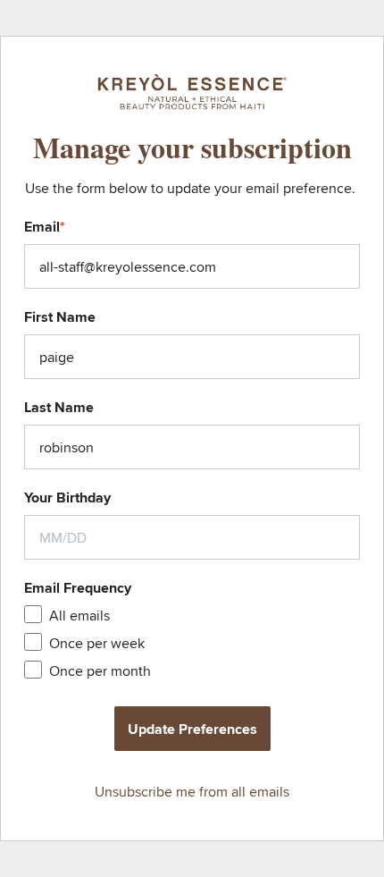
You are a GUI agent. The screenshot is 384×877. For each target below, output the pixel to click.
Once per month (100, 671)
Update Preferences (192, 729)
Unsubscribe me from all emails (192, 791)
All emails (79, 615)
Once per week (97, 643)
